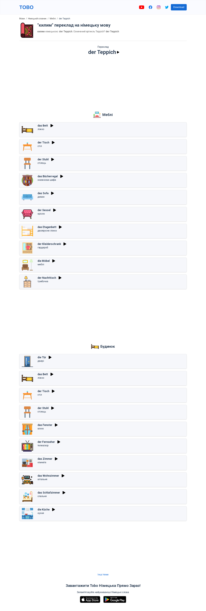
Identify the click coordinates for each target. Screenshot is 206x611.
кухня (41, 513)
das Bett (43, 125)
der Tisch (43, 142)
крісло (41, 213)
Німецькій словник (37, 18)
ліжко (41, 129)
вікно (41, 428)
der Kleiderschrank (49, 243)
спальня (42, 496)
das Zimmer (45, 458)
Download (178, 7)
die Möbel (44, 260)
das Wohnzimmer (48, 475)
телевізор (43, 445)
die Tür (42, 357)
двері (41, 360)
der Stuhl (43, 159)
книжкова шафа (47, 179)
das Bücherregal (48, 176)
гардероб (43, 247)
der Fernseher (46, 441)
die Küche (44, 509)
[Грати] (118, 52)
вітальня (42, 479)
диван (41, 196)
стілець (42, 163)
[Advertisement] (103, 81)
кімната (42, 462)
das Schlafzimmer (49, 492)
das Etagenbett (47, 227)
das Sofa (43, 193)
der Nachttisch (47, 277)
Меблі (53, 18)
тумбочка (43, 281)
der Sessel (44, 210)
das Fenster (45, 425)
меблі (41, 264)
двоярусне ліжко (47, 230)
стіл (40, 146)
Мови (22, 18)
